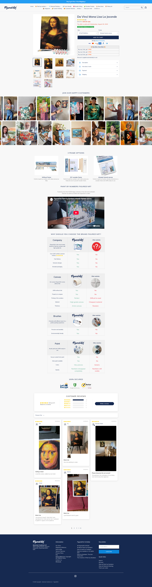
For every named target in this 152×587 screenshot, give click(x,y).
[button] (80, 19)
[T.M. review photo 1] (49, 448)
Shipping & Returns (61, 547)
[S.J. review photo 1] (77, 440)
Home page (59, 549)
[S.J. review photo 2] (69, 456)
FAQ (57, 555)
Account (101, 562)
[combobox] (134, 7)
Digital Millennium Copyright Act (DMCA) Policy (63, 557)
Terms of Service (60, 551)
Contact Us (59, 560)
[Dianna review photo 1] (77, 492)
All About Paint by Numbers (84, 547)
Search (101, 560)
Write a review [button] (104, 403)
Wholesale (58, 561)
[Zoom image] (54, 35)
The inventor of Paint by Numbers (86, 557)
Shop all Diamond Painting (106, 566)
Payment (84, 70)
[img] (38, 421)
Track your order (103, 568)
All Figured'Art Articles (83, 545)
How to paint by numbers (84, 549)
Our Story (58, 545)
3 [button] (76, 528)
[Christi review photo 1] (49, 499)
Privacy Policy (59, 553)
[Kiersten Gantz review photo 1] (105, 448)
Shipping (84, 74)
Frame (100, 30)
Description (85, 62)
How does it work (86, 66)
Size (79, 30)
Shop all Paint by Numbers (106, 564)
